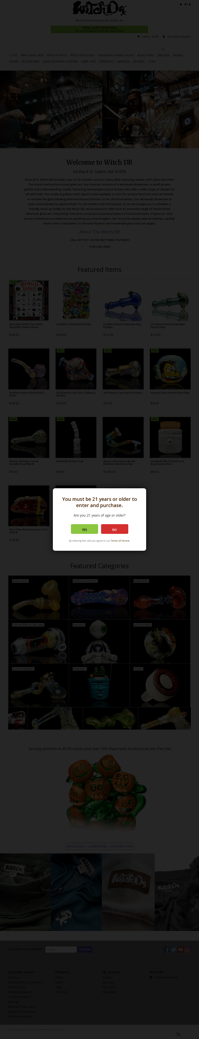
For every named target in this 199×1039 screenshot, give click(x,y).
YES (84, 530)
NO (114, 530)
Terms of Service (120, 540)
